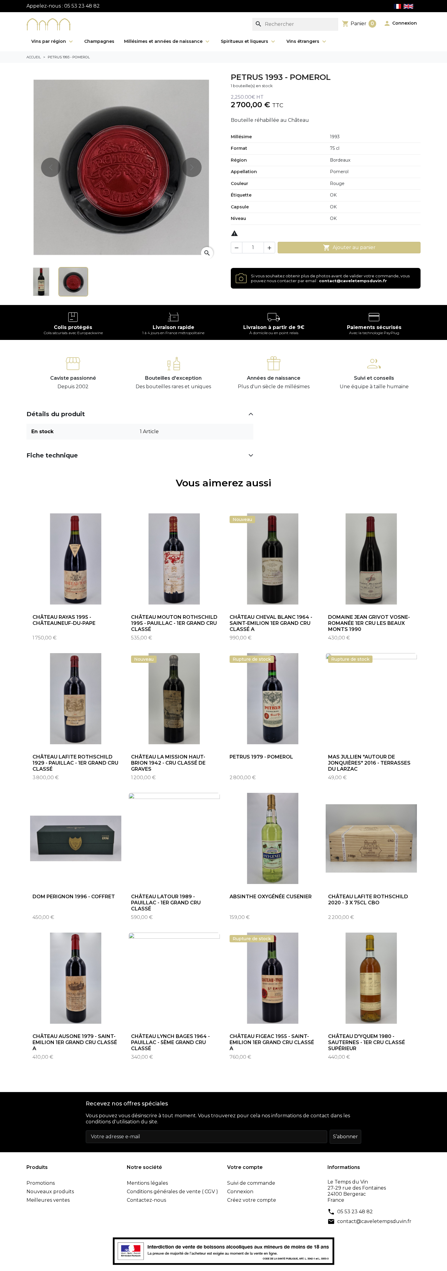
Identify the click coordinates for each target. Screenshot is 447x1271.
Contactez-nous (146, 1200)
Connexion (240, 1191)
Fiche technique (52, 455)
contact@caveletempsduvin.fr (374, 1221)
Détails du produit (55, 414)
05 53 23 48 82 (355, 1211)
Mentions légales (147, 1183)
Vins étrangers (303, 41)
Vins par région (49, 41)
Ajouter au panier (349, 247)
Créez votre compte (251, 1200)
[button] (400, 23)
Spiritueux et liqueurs (245, 41)
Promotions (40, 1183)
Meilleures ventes (48, 1200)
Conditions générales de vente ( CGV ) (172, 1191)
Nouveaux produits (50, 1191)
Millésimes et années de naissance (164, 41)
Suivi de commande (251, 1183)
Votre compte (245, 1167)
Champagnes (99, 41)
